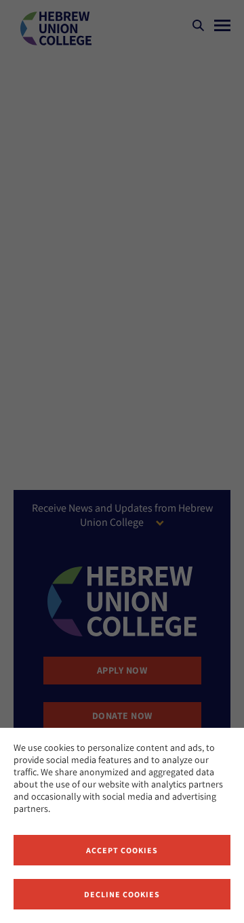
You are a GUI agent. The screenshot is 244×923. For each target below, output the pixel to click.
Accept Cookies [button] (122, 850)
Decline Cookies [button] (122, 894)
